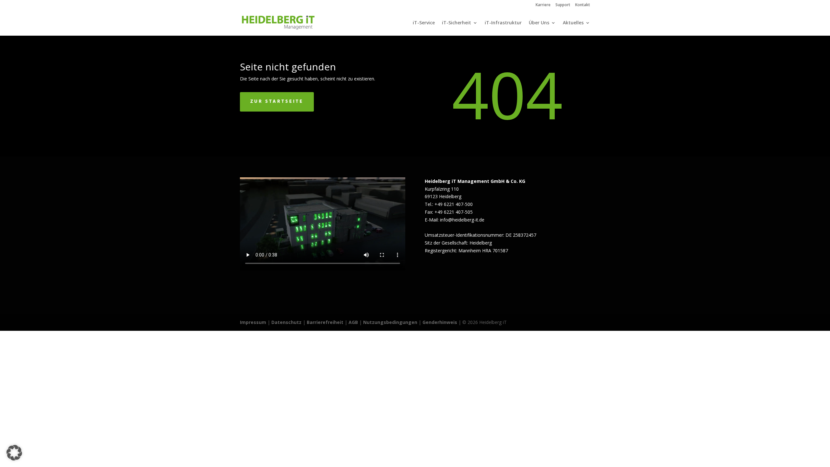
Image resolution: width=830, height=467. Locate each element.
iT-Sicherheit (456, 23)
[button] (14, 452)
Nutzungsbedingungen (390, 322)
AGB (353, 322)
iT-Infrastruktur (503, 23)
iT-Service (424, 23)
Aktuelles (573, 23)
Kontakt (582, 5)
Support (562, 5)
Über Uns (539, 23)
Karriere (543, 5)
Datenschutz (286, 322)
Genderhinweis (440, 322)
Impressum (253, 322)
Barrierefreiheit (325, 322)
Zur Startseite (276, 101)
